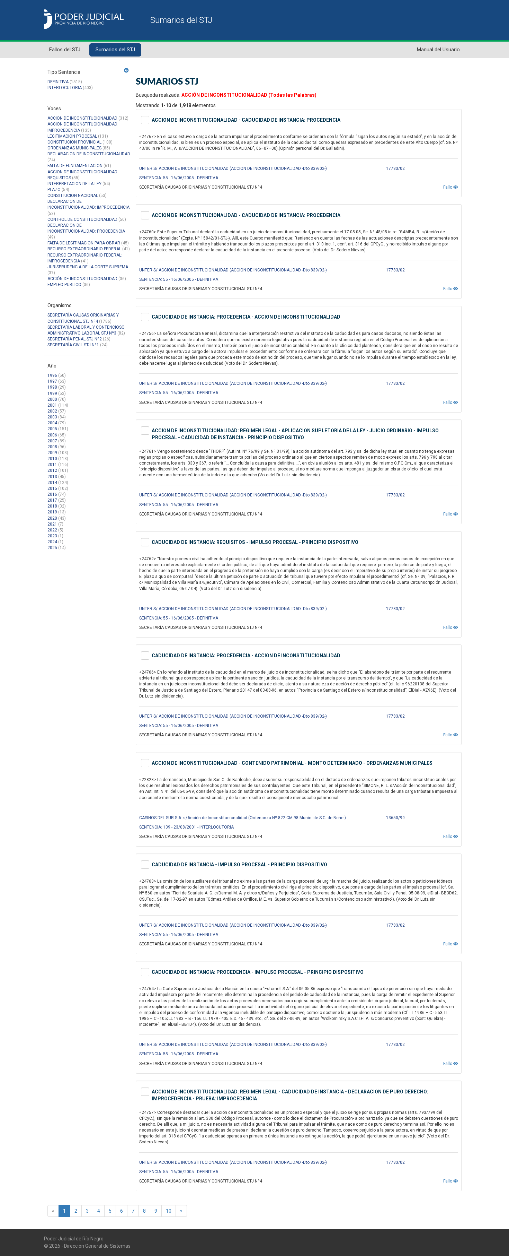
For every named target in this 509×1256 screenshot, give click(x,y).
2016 (52, 494)
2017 (52, 500)
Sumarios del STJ (115, 49)
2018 (52, 506)
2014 (52, 482)
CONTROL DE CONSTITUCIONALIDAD (82, 219)
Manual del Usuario (438, 49)
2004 (52, 423)
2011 (52, 464)
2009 (52, 452)
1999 (52, 393)
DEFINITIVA (58, 81)
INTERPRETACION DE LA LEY (74, 183)
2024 (52, 541)
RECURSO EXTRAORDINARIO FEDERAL (84, 248)
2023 (52, 536)
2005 (52, 428)
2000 (52, 399)
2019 (52, 512)
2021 (52, 524)
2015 (52, 488)
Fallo (448, 187)
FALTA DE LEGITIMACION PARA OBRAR (83, 243)
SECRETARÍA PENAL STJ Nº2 (74, 339)
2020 (52, 518)
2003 (52, 417)
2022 (52, 530)
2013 (52, 476)
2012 (52, 470)
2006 (52, 435)
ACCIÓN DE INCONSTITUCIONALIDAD (82, 278)
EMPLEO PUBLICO (64, 284)
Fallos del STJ (64, 49)
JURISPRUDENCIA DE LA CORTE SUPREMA (87, 267)
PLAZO (54, 189)
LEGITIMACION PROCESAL (72, 136)
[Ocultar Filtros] (126, 70)
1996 (52, 375)
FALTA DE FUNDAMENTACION (74, 165)
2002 (52, 411)
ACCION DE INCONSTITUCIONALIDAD (82, 118)
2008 (52, 446)
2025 (52, 547)
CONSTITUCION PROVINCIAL (74, 142)
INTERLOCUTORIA (64, 87)
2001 (52, 405)
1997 (52, 381)
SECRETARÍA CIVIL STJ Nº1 (73, 345)
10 (168, 1211)
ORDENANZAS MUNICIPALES (74, 148)
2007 (52, 441)
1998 (52, 387)
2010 (52, 458)
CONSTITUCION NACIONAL (72, 195)
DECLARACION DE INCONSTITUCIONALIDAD (88, 153)
